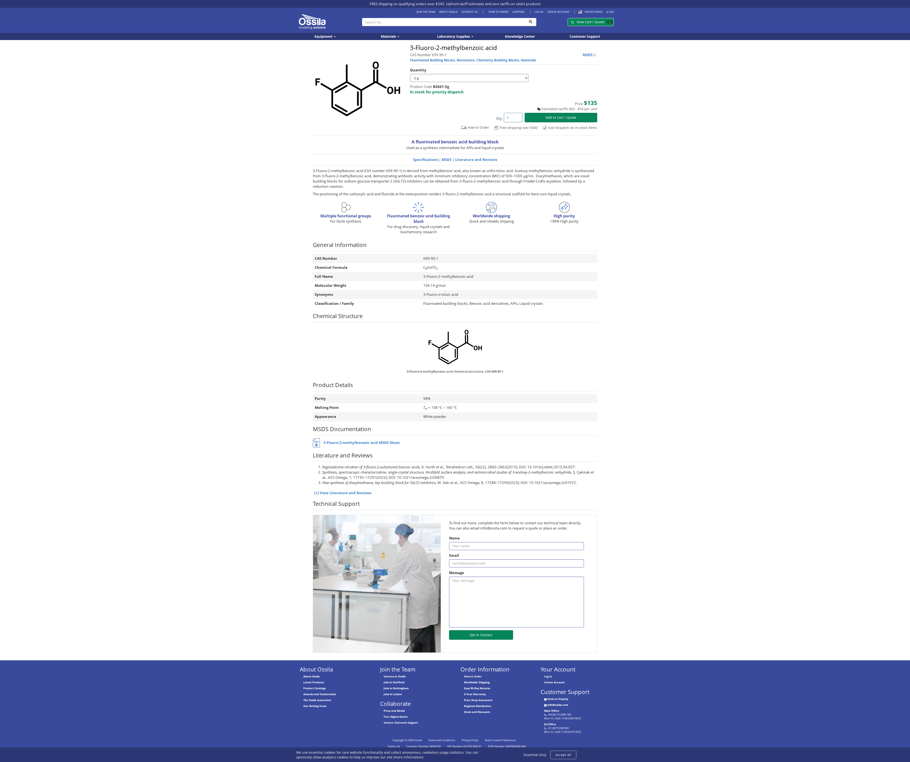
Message (456, 572)
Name (454, 538)
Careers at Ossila (395, 676)
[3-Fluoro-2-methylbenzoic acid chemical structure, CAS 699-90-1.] (455, 346)
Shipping (518, 12)
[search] (530, 22)
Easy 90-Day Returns (477, 688)
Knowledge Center (520, 36)
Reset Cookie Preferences (500, 740)
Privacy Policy (470, 740)
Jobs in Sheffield (394, 682)
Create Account (558, 12)
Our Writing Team (315, 706)
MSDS (588, 54)
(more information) (408, 757)
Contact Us (469, 12)
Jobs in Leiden (393, 694)
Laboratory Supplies (454, 36)
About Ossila (448, 12)
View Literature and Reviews (345, 492)
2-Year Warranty (475, 694)
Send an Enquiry (557, 699)
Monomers (465, 60)
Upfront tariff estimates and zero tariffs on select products (493, 3)
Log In (538, 12)
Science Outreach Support (401, 722)
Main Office (551, 710)
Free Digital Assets (396, 716)
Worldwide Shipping (477, 682)
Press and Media (394, 710)
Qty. (499, 118)
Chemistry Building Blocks (497, 60)
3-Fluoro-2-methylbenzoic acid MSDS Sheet (361, 442)
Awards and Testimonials (319, 694)
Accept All (563, 755)
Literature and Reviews (476, 159)
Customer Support (585, 36)
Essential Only (535, 755)
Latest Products (313, 682)
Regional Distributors (477, 706)
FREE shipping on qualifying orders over (407, 3)
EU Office (550, 724)
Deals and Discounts (477, 712)
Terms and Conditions (441, 740)
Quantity (418, 70)
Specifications (425, 159)
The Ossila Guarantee (317, 700)
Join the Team (426, 12)
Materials (389, 36)
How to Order (498, 12)
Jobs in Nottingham (396, 688)
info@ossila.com (557, 705)
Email (454, 555)
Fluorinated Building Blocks (432, 60)
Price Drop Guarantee (478, 700)
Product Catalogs (314, 688)
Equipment (323, 36)
